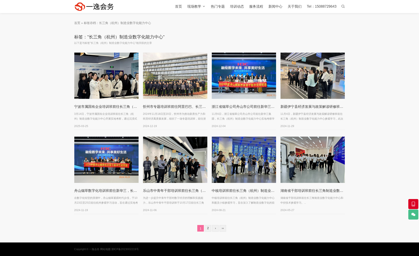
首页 (178, 6)
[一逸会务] (96, 6)
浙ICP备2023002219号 (125, 249)
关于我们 (295, 6)
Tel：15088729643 (322, 6)
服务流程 (256, 6)
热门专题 (218, 6)
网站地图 (105, 249)
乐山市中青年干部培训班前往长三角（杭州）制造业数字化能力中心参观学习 (202, 190)
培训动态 (237, 6)
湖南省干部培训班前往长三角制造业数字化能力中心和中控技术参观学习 (336, 190)
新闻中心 (275, 6)
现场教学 (194, 6)
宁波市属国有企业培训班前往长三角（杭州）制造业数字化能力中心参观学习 (133, 106)
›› (223, 228)
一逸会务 (94, 249)
